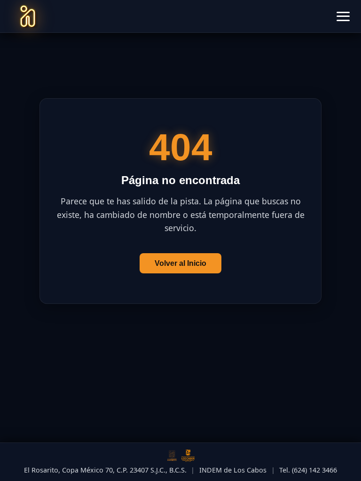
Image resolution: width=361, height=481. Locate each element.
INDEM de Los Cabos (233, 469)
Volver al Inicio (180, 263)
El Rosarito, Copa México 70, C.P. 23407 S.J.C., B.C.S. (105, 469)
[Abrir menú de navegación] (343, 16)
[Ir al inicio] (27, 16)
